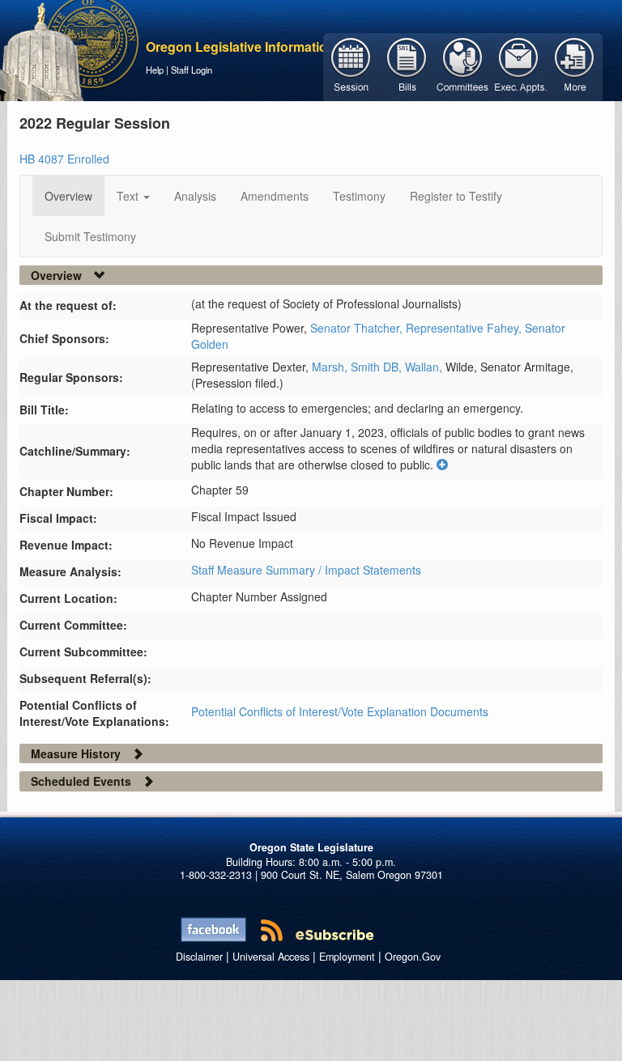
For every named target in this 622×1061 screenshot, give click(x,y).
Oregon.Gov (413, 956)
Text (129, 196)
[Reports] (575, 65)
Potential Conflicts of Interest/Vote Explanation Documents (339, 711)
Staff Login (191, 69)
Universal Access (270, 956)
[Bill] (407, 65)
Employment (347, 956)
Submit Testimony (90, 236)
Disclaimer (199, 956)
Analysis (195, 196)
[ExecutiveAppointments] (519, 65)
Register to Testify (456, 196)
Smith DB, (378, 367)
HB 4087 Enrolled (64, 159)
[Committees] (463, 65)
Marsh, (331, 367)
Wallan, (425, 367)
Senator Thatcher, (358, 328)
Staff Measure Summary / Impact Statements (306, 570)
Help (155, 69)
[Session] (351, 65)
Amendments (275, 196)
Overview (68, 196)
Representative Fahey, (465, 328)
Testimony (359, 196)
